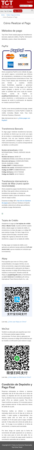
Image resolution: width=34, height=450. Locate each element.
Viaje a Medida (18, 11)
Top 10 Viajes (8, 11)
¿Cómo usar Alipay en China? (17, 322)
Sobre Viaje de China (13, 15)
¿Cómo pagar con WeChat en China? (19, 377)
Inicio (1, 11)
